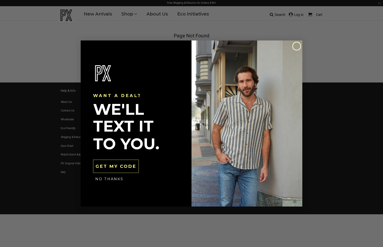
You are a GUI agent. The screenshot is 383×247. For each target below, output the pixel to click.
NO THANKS (109, 179)
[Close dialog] (297, 46)
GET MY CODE (116, 166)
